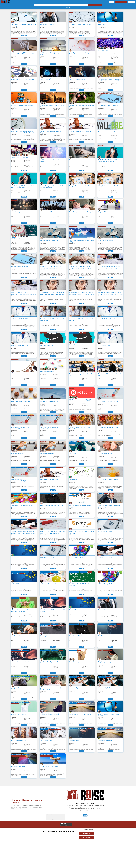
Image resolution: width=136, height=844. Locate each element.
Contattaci (111, 1)
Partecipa (24, 35)
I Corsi (97, 1)
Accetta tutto (86, 833)
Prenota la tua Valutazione (121, 1)
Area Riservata (131, 1)
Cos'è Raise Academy (82, 1)
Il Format (106, 1)
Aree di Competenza (91, 1)
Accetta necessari (86, 837)
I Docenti (101, 1)
